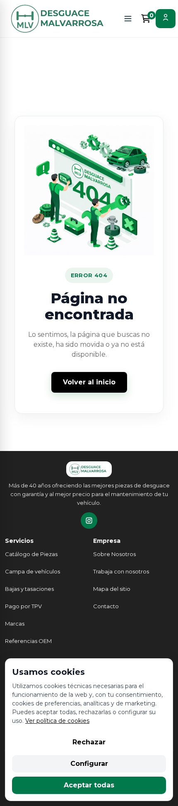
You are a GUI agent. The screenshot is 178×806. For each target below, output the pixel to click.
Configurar (89, 764)
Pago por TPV (23, 606)
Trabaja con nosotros (121, 571)
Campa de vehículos (32, 571)
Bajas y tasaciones (29, 588)
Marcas (14, 623)
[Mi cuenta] (166, 18)
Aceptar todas (89, 785)
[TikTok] (89, 520)
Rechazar (89, 742)
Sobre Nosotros (114, 554)
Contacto (106, 606)
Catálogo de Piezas (31, 554)
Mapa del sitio (111, 588)
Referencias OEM (28, 641)
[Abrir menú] (128, 18)
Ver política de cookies (57, 720)
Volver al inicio (89, 382)
